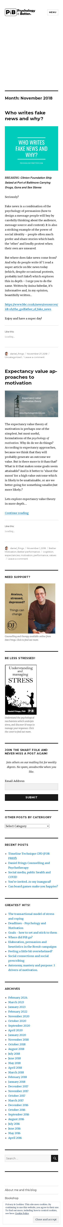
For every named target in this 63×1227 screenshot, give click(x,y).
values (52, 555)
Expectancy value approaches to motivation (31, 377)
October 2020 (17, 1021)
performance (41, 555)
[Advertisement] (31, 57)
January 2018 (16, 1081)
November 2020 (18, 1016)
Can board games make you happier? (33, 886)
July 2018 (14, 1053)
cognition (48, 551)
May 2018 (14, 1063)
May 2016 (14, 1133)
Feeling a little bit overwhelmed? (30, 951)
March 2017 (16, 1100)
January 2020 (17, 1035)
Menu (52, 12)
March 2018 (16, 1072)
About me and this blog (21, 1190)
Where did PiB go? (20, 937)
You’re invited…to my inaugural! (29, 881)
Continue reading (17, 513)
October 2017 (16, 1095)
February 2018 (17, 1077)
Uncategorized (13, 357)
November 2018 (18, 1039)
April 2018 (15, 1067)
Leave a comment (35, 357)
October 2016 (16, 1109)
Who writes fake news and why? (25, 115)
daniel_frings (17, 353)
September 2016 (18, 1114)
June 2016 (14, 1128)
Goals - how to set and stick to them (32, 932)
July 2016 (14, 1123)
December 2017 (18, 1086)
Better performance (28, 551)
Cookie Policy (22, 1213)
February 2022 (17, 1011)
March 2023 (16, 1002)
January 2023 (17, 1007)
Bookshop (11, 1198)
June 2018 (14, 1058)
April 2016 (15, 1138)
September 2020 (19, 1025)
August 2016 (16, 1119)
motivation (27, 555)
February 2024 (17, 997)
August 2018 (16, 1049)
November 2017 (18, 1091)
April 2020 (15, 1030)
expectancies (12, 555)
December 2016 (18, 1105)
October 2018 (17, 1044)
